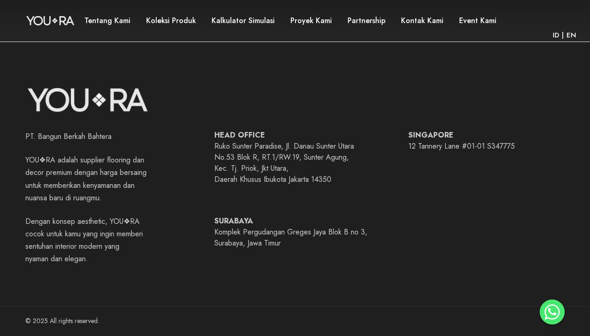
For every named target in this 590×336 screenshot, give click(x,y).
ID (556, 35)
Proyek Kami (311, 21)
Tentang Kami (107, 21)
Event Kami (477, 21)
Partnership (366, 21)
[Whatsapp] (552, 312)
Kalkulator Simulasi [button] (243, 21)
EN (571, 35)
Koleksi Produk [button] (171, 21)
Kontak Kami (422, 21)
